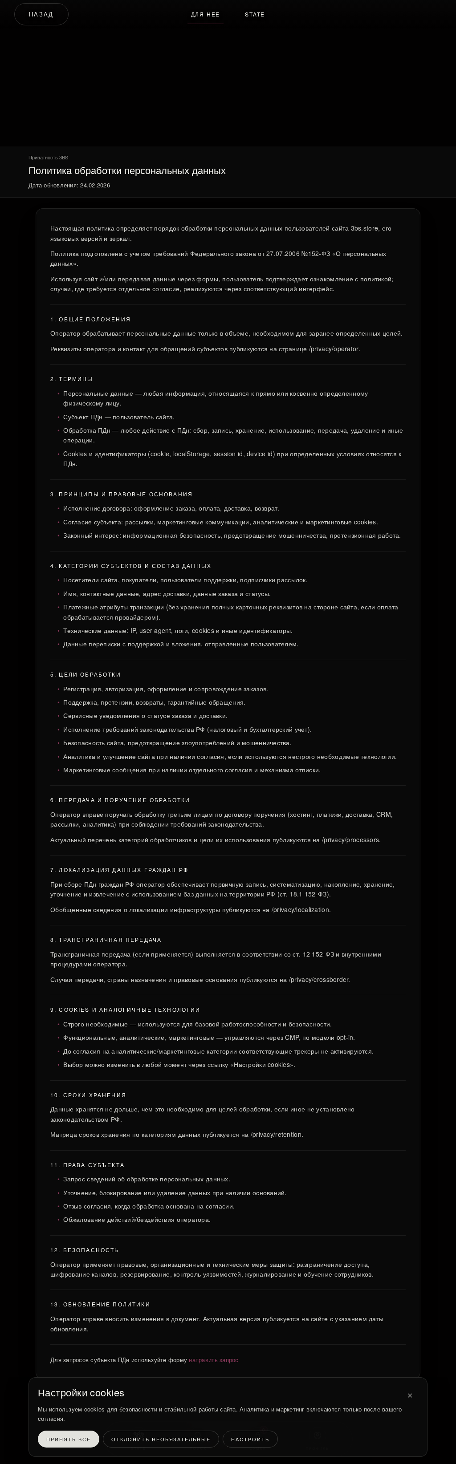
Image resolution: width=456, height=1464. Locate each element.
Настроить (250, 1439)
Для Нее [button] (205, 14)
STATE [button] (255, 14)
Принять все (68, 1439)
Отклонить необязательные (161, 1439)
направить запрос (213, 1359)
